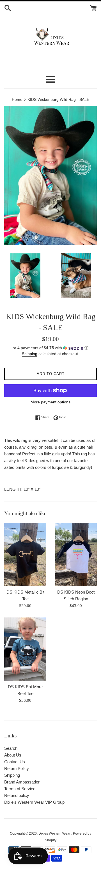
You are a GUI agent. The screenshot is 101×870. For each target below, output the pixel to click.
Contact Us (14, 761)
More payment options (50, 402)
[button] (50, 348)
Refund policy (16, 795)
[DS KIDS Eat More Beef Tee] (25, 649)
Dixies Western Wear (54, 833)
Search (10, 748)
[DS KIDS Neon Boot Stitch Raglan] (76, 554)
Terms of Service (19, 788)
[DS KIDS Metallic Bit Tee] (25, 554)
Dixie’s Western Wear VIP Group (34, 802)
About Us (12, 755)
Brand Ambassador (22, 782)
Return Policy (16, 768)
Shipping (29, 353)
